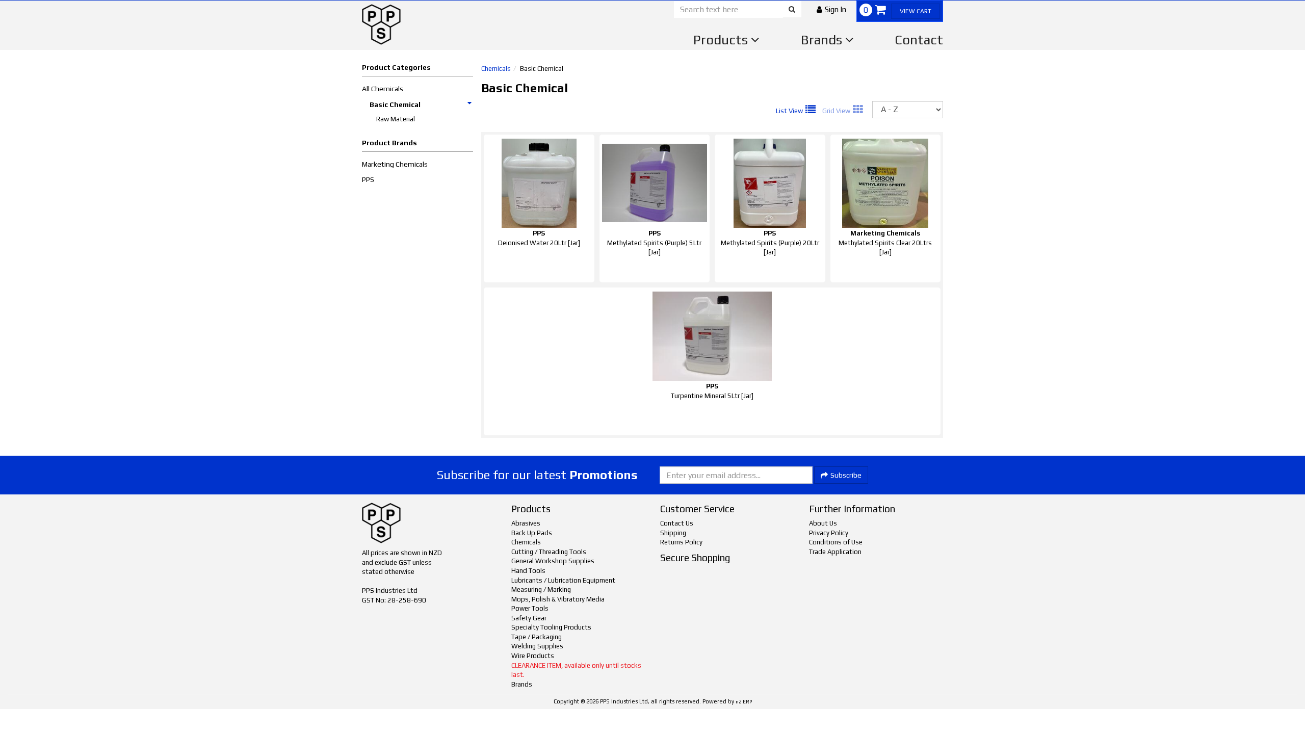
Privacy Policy (828, 533)
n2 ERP (744, 701)
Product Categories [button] (396, 67)
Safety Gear (528, 618)
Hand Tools (528, 570)
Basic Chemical (395, 104)
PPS (368, 179)
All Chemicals (382, 89)
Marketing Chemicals (395, 164)
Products (722, 39)
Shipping (673, 533)
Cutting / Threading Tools (548, 552)
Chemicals (496, 68)
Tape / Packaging (536, 637)
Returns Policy (681, 542)
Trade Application (835, 552)
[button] (831, 9)
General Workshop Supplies (552, 561)
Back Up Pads (531, 533)
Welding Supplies (537, 646)
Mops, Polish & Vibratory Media (558, 599)
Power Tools (530, 608)
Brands (823, 39)
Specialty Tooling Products (551, 627)
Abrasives (525, 523)
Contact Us (676, 523)
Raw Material (395, 119)
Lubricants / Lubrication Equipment (563, 580)
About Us (823, 523)
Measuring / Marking (541, 589)
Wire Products (532, 656)
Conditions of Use (836, 542)
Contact (919, 39)
